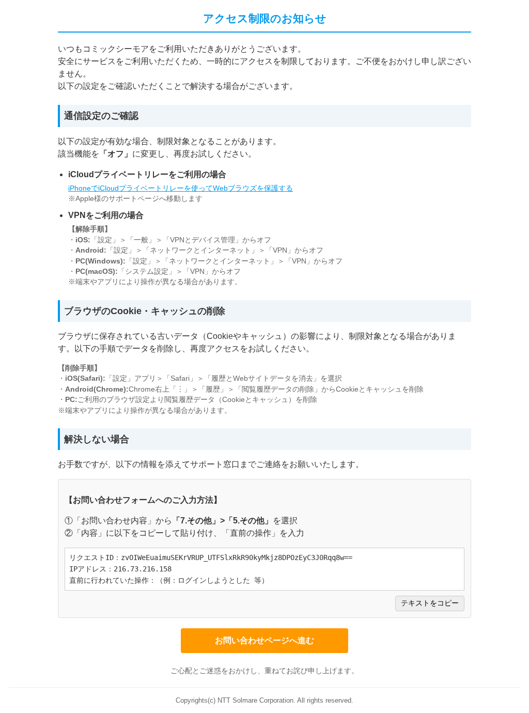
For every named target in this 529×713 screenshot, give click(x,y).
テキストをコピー (430, 603)
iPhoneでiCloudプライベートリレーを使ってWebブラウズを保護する (180, 188)
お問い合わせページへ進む (264, 640)
